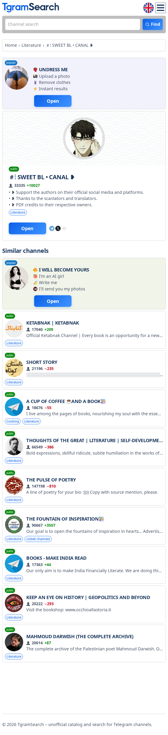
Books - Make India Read (56, 558)
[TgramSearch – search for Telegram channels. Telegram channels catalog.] (30, 7)
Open (27, 228)
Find (155, 24)
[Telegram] (51, 228)
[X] (58, 228)
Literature (17, 212)
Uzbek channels (38, 539)
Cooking (13, 421)
